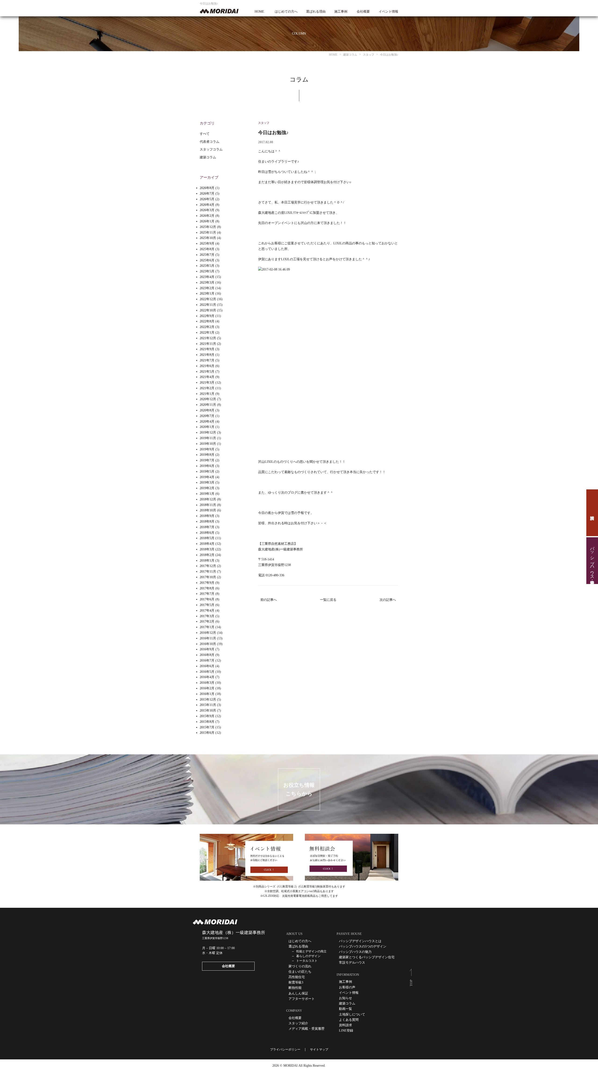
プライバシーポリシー (285, 1049)
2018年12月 (208, 499)
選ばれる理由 (316, 11)
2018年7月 (207, 527)
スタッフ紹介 (298, 1023)
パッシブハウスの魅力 (355, 952)
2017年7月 (207, 593)
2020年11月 (208, 404)
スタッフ (263, 123)
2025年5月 (207, 265)
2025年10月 (208, 238)
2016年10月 (208, 644)
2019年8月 (207, 454)
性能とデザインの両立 (311, 951)
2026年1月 (207, 221)
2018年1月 (207, 560)
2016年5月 (207, 671)
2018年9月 (207, 516)
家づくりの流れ (299, 966)
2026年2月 (207, 215)
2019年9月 (207, 449)
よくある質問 (349, 1020)
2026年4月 (207, 205)
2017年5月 (207, 605)
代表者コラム (209, 141)
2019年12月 (208, 432)
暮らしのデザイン (308, 956)
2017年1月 (207, 627)
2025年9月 (207, 243)
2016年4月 (207, 677)
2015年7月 (207, 727)
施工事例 (340, 11)
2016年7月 (207, 660)
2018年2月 (207, 555)
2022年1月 (207, 332)
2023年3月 (207, 282)
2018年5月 (207, 538)
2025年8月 (207, 249)
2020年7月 (207, 416)
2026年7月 (207, 193)
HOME (259, 11)
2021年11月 (208, 343)
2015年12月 (208, 699)
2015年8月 (207, 721)
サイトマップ (319, 1049)
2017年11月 (208, 571)
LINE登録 (346, 1030)
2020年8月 (207, 410)
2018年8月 (207, 521)
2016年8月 (207, 655)
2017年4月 (207, 610)
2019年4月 (207, 477)
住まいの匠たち (299, 971)
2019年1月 (207, 493)
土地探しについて (352, 1014)
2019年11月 (208, 438)
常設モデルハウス (352, 962)
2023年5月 (207, 271)
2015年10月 (208, 710)
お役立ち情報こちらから (299, 789)
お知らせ (345, 998)
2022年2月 (207, 327)
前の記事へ (268, 600)
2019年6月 (207, 466)
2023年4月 (207, 277)
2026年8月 (207, 188)
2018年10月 (208, 510)
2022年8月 (207, 321)
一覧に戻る (328, 600)
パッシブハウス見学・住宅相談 (592, 560)
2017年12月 (208, 566)
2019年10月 (208, 443)
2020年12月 (208, 399)
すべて (205, 133)
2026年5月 (207, 199)
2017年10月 (208, 577)
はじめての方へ (286, 11)
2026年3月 (207, 210)
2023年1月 (207, 293)
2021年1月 (207, 393)
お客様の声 (347, 987)
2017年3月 (207, 616)
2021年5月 (207, 371)
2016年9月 (207, 649)
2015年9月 (207, 716)
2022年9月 (207, 316)
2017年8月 (207, 588)
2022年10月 (208, 310)
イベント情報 (388, 11)
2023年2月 (207, 288)
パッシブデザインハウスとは (360, 941)
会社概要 (363, 11)
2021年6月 (207, 366)
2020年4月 (207, 421)
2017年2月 (207, 621)
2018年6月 (207, 532)
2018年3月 (207, 549)
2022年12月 (208, 299)
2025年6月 (207, 260)
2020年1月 (207, 427)
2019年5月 (207, 471)
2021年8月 (207, 354)
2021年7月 (207, 360)
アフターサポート (301, 999)
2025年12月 (208, 227)
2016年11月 (208, 638)
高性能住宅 (296, 977)
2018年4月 (207, 543)
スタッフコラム (211, 149)
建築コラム (208, 157)
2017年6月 (207, 599)
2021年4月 (207, 377)
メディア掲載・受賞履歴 (306, 1028)
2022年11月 (208, 304)
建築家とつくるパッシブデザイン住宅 (367, 957)
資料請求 (592, 512)
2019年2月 (207, 488)
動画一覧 (345, 1009)
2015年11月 (208, 705)
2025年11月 (208, 232)
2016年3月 (207, 682)
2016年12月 (208, 632)
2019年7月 (207, 460)
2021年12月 (208, 338)
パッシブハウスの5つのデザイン (362, 946)
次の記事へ (388, 600)
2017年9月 (207, 582)
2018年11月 (208, 505)
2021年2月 (207, 388)
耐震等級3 (295, 982)
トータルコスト (306, 960)
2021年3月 (207, 382)
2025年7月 (207, 254)
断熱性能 (295, 988)
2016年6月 (207, 666)
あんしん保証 (298, 993)
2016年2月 (207, 688)
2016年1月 (207, 694)
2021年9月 (207, 349)
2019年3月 (207, 482)
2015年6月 (207, 732)
